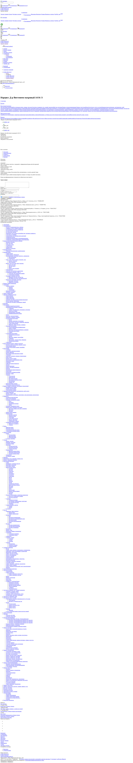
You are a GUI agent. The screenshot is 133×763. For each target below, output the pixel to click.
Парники (7, 111)
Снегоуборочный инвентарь (100, 111)
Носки (87, 107)
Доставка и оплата (5, 745)
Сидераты (55, 114)
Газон (2, 114)
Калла (90, 118)
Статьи (2, 744)
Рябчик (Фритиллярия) (20, 118)
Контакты (3, 739)
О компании (9, 56)
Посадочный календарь (6, 717)
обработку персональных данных (17, 197)
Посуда (2, 107)
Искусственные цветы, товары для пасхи (22, 107)
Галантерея (41, 108)
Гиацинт (38, 118)
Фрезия (71, 118)
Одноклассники (9, 87)
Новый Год (17, 109)
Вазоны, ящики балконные (22, 111)
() (5, 154)
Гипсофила (63, 118)
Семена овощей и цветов (64, 114)
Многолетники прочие (50, 118)
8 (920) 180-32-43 (5, 8)
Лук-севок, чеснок (84, 114)
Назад (7, 55)
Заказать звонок (4, 43)
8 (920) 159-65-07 (5, 9)
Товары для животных (55, 109)
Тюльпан (12, 118)
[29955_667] (6, 122)
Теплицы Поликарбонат (36, 109)
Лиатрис (8, 118)
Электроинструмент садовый (91, 108)
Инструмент (47, 108)
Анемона (98, 118)
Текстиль (52, 108)
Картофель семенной (35, 114)
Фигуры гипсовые (57, 107)
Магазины (3, 738)
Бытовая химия (45, 111)
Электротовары (61, 111)
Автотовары (101, 108)
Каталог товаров (4, 740)
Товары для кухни (69, 111)
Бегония (68, 118)
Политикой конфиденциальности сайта (34, 760)
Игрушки (36, 108)
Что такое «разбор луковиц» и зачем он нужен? (12, 708)
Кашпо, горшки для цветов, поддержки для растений (83, 109)
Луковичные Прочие (81, 118)
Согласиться (3, 761)
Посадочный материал (25, 109)
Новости (3, 736)
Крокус (31, 118)
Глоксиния (58, 118)
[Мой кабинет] (1, 27)
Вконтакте (7, 86)
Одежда (5, 108)
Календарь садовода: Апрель (7, 706)
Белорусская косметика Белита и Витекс (16, 108)
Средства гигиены (53, 111)
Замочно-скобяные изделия (68, 108)
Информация (4, 743)
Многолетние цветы (75, 114)
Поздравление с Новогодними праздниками (11, 711)
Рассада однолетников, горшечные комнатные (14, 114)
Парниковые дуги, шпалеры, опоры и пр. (83, 111)
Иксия (34, 118)
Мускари (27, 118)
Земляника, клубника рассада (46, 114)
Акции (2, 741)
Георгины (94, 118)
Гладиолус (42, 118)
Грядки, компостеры (66, 109)
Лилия (87, 118)
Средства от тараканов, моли (35, 111)
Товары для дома (46, 109)
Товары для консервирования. (69, 107)
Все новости (3, 703)
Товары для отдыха (80, 107)
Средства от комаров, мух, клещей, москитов (42, 107)
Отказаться (10, 761)
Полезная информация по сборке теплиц (10, 715)
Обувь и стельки (58, 108)
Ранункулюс (3, 118)
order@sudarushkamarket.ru (8, 83)
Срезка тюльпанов (8, 107)
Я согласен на (13, 197)
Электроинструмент (79, 108)
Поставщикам (4, 735)
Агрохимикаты (116, 108)
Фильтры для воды (108, 108)
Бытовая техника (30, 108)
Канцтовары (13, 111)
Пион (74, 118)
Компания (3, 733)
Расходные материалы (112, 111)
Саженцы (27, 114)
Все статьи (3, 713)
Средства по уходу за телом (95, 107)
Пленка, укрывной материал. (102, 109)
